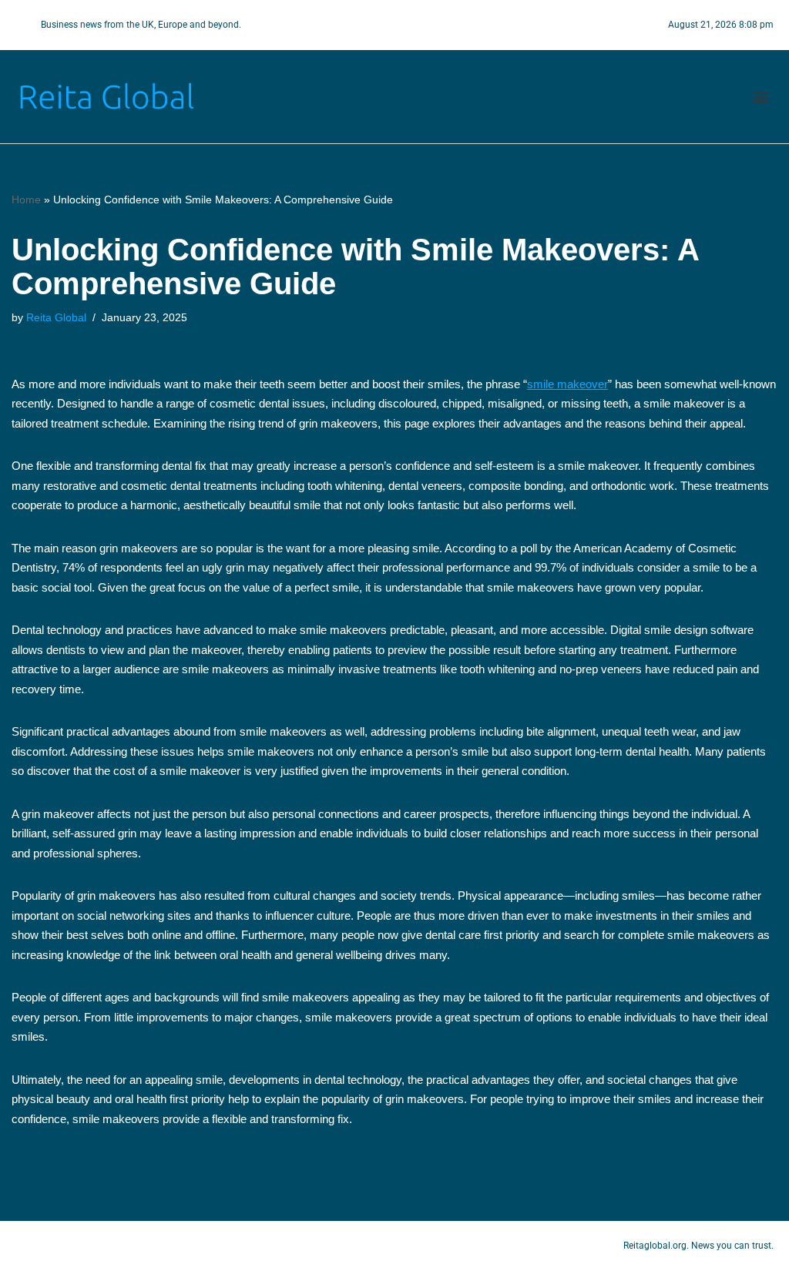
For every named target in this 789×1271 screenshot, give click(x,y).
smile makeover (567, 384)
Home (26, 199)
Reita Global (56, 318)
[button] (761, 96)
